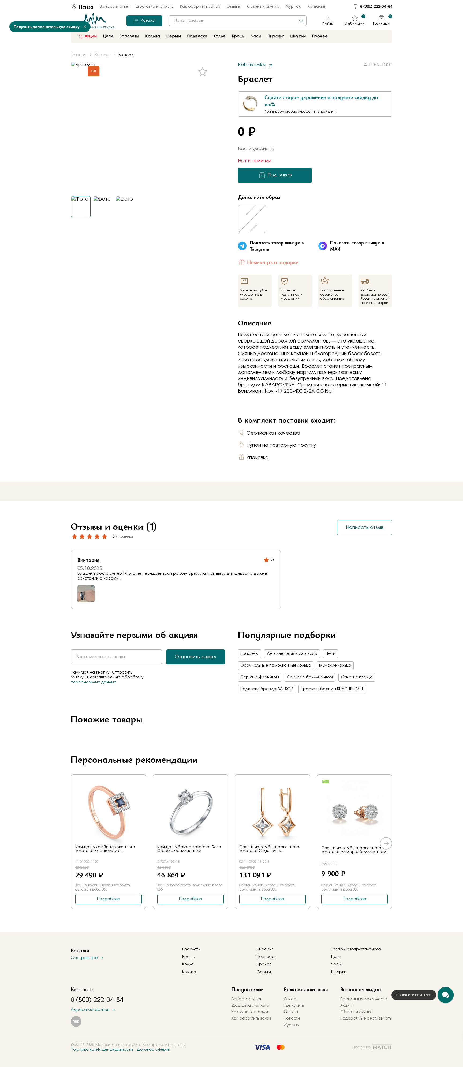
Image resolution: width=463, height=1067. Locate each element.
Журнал (293, 7)
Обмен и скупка (263, 7)
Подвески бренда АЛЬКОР (266, 689)
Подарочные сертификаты (366, 1018)
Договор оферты (153, 1049)
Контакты (316, 7)
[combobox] (238, 20)
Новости (292, 1018)
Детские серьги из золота (292, 654)
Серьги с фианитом (259, 677)
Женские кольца (357, 677)
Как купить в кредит (251, 1012)
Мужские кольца (335, 665)
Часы (336, 964)
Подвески (266, 957)
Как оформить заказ (200, 7)
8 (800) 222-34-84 (376, 7)
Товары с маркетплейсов (356, 949)
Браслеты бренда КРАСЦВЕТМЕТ (332, 689)
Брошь (188, 957)
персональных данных (93, 682)
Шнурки (298, 36)
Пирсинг (276, 36)
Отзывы (233, 7)
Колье (187, 964)
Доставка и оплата (155, 7)
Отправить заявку (195, 657)
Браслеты (249, 654)
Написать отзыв (364, 527)
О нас (290, 999)
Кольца (189, 972)
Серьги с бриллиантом (310, 677)
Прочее (320, 36)
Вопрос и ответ (114, 7)
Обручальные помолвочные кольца (275, 665)
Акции (91, 36)
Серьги (264, 972)
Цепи (331, 654)
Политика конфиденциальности (102, 1049)
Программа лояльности (363, 999)
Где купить (294, 1006)
